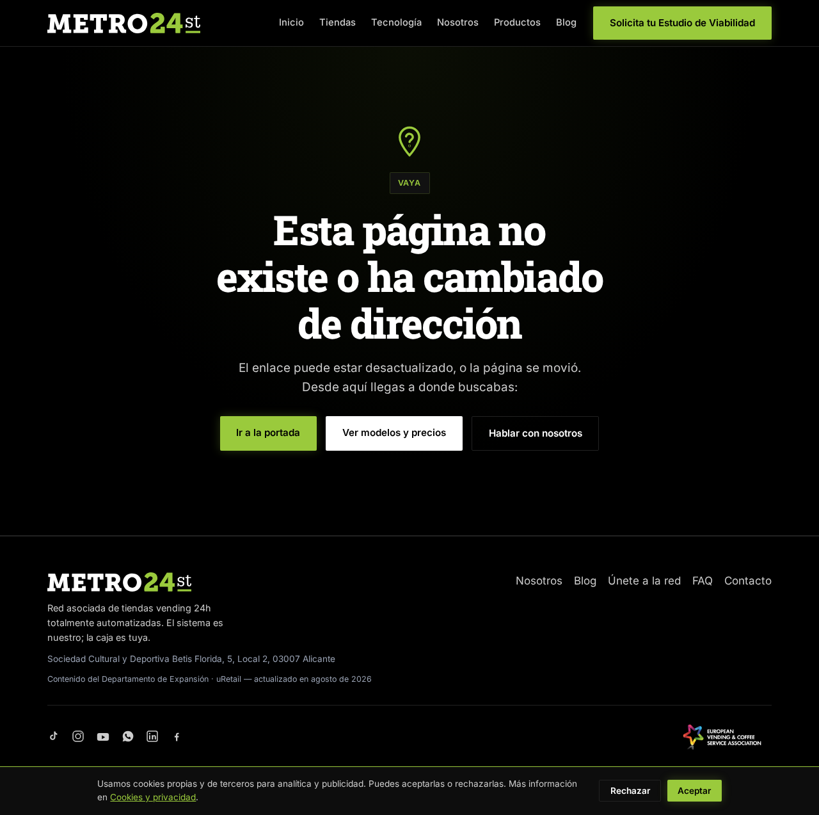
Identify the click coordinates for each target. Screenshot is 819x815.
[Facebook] (176, 737)
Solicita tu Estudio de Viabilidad (682, 23)
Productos (517, 22)
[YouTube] (103, 737)
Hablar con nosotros (535, 433)
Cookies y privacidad (153, 797)
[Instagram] (78, 737)
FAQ (702, 580)
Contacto (748, 580)
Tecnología (396, 22)
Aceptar (694, 791)
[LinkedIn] (152, 737)
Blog (566, 22)
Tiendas (337, 22)
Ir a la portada (268, 432)
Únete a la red (644, 580)
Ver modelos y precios (394, 432)
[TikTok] (53, 737)
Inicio (291, 22)
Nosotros (458, 22)
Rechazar (630, 791)
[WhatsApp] (128, 737)
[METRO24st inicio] (123, 23)
